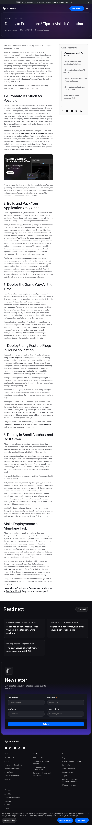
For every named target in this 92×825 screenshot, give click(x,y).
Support (64, 776)
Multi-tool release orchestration (39, 768)
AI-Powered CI (38, 758)
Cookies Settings (9, 820)
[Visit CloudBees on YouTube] (14, 747)
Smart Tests (8, 772)
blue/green (19, 363)
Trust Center (66, 765)
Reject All (81, 820)
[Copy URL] (62, 111)
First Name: (52, 698)
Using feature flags (11, 358)
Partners (7, 801)
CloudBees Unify (10, 758)
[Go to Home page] (10, 8)
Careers (7, 805)
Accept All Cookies (65, 820)
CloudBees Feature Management (17, 424)
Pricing (6, 808)
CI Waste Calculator (69, 785)
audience (47, 424)
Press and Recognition (12, 797)
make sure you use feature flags (16, 569)
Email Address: (13, 698)
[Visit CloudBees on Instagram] (10, 747)
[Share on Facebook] (71, 111)
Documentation (67, 772)
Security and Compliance (13, 765)
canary (30, 363)
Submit (46, 724)
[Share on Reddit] (80, 111)
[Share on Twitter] (76, 111)
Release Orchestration (12, 776)
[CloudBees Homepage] (11, 741)
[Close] (88, 813)
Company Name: (53, 709)
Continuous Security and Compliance (41, 774)
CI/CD (6, 761)
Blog (63, 758)
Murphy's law (32, 68)
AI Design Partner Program (71, 761)
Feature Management (12, 768)
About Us (7, 794)
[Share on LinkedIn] (67, 111)
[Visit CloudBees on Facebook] (5, 747)
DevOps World (13, 591)
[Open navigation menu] (87, 8)
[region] (46, 817)
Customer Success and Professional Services (70, 780)
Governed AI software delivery (41, 762)
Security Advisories (68, 768)
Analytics (7, 779)
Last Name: (12, 709)
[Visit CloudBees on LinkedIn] (23, 747)
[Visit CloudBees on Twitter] (19, 747)
